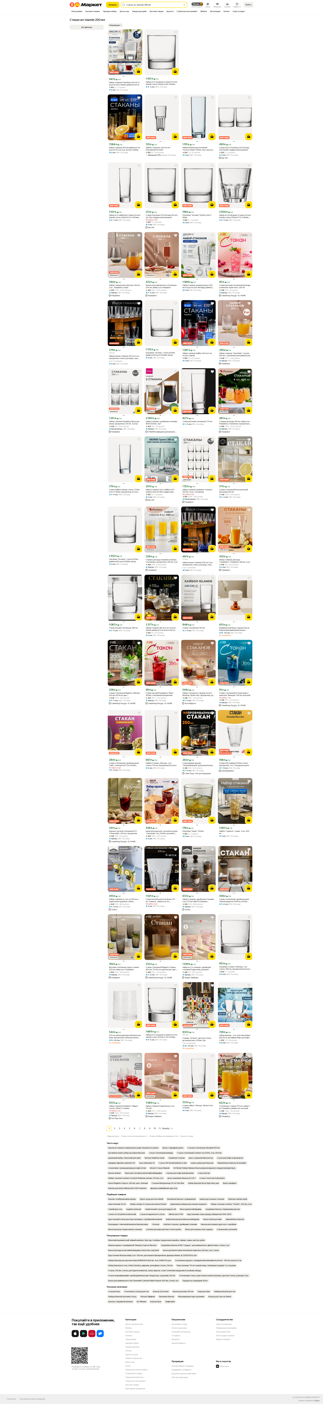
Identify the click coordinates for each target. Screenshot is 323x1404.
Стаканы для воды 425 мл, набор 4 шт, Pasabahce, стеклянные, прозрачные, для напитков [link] (234, 422)
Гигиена (128, 1336)
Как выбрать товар (179, 1324)
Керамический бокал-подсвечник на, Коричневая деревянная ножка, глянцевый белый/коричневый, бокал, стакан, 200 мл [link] (235, 629)
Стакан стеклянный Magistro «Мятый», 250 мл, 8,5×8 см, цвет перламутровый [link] (124, 694)
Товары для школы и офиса (136, 1370)
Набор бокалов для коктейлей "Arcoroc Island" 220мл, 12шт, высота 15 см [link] (197, 149)
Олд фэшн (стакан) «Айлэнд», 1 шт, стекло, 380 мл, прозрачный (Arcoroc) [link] (234, 968)
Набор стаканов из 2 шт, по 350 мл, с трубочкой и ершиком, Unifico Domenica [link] (124, 900)
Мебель (128, 1328)
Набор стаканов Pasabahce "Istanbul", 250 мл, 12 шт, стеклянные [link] (197, 491)
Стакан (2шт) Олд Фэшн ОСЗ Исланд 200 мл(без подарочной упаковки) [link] (234, 149)
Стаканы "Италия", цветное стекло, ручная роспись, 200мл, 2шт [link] (196, 1039)
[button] (115, 25)
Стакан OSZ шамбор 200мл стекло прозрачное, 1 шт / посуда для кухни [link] (234, 764)
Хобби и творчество (133, 1358)
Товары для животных (134, 1377)
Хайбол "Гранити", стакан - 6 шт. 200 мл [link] (234, 832)
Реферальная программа (226, 1328)
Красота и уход (131, 1354)
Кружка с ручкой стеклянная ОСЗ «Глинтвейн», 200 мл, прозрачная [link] (123, 832)
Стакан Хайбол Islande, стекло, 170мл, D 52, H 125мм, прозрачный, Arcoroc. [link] (124, 491)
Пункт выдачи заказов (225, 1336)
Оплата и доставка (179, 1328)
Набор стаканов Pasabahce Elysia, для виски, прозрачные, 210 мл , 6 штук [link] (124, 422)
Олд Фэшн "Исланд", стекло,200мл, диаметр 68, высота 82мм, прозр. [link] (160, 354)
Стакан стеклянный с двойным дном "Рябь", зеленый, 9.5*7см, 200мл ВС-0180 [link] (124, 764)
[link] (133, 1148)
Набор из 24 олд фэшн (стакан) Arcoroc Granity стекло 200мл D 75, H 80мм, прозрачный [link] (235, 216)
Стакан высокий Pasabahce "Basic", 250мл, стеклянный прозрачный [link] (160, 694)
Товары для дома (132, 1347)
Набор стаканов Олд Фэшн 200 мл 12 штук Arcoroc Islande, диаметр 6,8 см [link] (124, 83)
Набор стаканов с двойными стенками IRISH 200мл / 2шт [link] (161, 422)
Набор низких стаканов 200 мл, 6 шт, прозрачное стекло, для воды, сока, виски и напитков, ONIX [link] (124, 357)
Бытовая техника (132, 1332)
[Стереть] (184, 4)
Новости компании (224, 1324)
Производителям (223, 1332)
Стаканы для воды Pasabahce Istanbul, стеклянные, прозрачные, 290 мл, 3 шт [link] (162, 561)
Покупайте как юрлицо (181, 1332)
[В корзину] (138, 71)
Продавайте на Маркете (181, 1370)
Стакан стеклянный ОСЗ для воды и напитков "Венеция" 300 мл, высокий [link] (234, 694)
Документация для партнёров (184, 1374)
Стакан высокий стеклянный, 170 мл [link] (197, 421)
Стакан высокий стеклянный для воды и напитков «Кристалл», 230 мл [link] (234, 286)
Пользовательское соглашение (32, 1399)
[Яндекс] (317, 1401)
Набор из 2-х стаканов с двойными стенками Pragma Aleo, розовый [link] (196, 968)
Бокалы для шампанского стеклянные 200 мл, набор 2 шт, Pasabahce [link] (161, 286)
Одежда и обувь (132, 1343)
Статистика (11, 1399)
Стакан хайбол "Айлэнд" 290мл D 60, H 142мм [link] (197, 1107)
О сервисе (176, 1336)
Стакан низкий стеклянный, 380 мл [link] (123, 628)
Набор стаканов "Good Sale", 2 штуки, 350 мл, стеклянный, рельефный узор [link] (234, 354)
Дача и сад (129, 1362)
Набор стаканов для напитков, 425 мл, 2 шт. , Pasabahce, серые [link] (124, 286)
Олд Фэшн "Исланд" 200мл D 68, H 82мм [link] (196, 216)
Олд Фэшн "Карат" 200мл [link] (193, 831)
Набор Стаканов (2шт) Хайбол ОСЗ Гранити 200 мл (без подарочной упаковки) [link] (160, 491)
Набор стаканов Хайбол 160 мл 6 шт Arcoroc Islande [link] (197, 354)
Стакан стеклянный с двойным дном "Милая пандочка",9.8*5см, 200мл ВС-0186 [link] (234, 900)
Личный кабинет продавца (182, 1366)
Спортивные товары (133, 1373)
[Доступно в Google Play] (83, 1336)
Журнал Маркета (179, 1343)
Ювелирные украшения (135, 1389)
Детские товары (132, 1385)
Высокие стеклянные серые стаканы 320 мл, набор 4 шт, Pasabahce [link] (124, 968)
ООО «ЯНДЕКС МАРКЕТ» (309, 1397)
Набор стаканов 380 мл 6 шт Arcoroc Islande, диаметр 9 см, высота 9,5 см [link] (161, 629)
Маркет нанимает (223, 1339)
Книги (127, 1366)
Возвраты (176, 1339)
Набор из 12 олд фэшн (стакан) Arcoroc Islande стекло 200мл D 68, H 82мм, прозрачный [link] (161, 83)
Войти (248, 5)
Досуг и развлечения (134, 1324)
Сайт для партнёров (180, 1377)
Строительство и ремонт (135, 1381)
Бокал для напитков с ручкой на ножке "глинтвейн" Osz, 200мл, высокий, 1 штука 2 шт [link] (162, 832)
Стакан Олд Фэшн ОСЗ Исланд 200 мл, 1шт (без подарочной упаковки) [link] (162, 216)
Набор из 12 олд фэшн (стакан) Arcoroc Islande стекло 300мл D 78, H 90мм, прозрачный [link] (161, 1036)
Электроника (130, 1339)
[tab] (77, 12)
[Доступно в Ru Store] (100, 1336)
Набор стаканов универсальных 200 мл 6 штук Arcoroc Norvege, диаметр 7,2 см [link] (197, 286)
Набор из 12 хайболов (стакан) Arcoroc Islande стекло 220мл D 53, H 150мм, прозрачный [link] (125, 216)
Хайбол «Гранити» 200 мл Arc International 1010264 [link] (158, 149)
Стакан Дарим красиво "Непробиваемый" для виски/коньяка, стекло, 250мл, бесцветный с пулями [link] (198, 764)
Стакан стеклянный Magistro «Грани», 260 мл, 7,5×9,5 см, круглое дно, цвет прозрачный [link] (161, 968)
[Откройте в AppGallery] (91, 1336)
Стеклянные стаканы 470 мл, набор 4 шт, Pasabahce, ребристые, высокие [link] (234, 1107)
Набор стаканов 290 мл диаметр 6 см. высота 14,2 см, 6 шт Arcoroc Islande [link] (124, 149)
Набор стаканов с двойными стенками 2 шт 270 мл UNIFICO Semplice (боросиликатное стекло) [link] (198, 900)
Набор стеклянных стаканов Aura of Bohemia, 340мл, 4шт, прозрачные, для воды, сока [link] (198, 694)
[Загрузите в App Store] (75, 1336)
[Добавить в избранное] (139, 32)
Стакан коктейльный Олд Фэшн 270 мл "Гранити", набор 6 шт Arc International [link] (160, 900)
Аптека (128, 1351)
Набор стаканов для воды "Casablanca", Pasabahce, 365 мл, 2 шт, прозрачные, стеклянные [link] (234, 561)
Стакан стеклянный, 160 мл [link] (193, 628)
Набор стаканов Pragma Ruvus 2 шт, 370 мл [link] (160, 1107)
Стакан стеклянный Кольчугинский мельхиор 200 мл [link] (233, 491)
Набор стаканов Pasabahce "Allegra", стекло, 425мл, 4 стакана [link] (124, 1107)
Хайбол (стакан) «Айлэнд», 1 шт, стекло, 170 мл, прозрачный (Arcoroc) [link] (161, 764)
